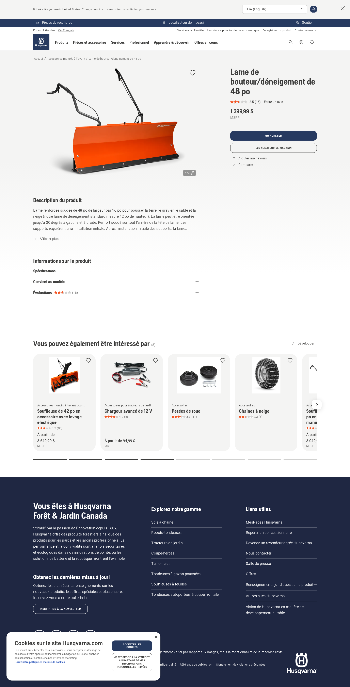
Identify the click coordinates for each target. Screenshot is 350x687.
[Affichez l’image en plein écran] (116, 123)
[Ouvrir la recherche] (291, 42)
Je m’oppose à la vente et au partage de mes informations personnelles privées (131, 662)
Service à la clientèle (190, 30)
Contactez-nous (305, 30)
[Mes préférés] (312, 42)
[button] (62, 42)
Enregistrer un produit (277, 30)
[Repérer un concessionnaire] (301, 42)
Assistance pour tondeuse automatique (233, 30)
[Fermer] (156, 637)
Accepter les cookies (132, 646)
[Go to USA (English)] (313, 9)
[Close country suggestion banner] (342, 8)
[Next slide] (317, 404)
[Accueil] (41, 42)
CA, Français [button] (66, 30)
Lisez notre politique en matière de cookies (40, 662)
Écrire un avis (273, 102)
